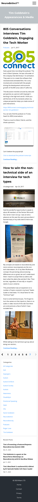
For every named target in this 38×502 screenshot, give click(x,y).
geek (5, 405)
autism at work (8, 382)
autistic (5, 389)
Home (19, 485)
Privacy (19, 493)
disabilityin (7, 397)
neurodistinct (8, 417)
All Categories (8, 366)
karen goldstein (8, 413)
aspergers (6, 374)
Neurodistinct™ (10, 3)
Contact (19, 489)
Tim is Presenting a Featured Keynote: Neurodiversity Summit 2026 (17, 445)
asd (4, 370)
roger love (7, 428)
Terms (19, 498)
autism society (8, 386)
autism (5, 378)
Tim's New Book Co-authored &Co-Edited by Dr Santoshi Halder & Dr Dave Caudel (18, 467)
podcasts (6, 48)
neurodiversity (8, 421)
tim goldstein (8, 432)
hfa (4, 409)
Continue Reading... (10, 159)
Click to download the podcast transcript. (17, 155)
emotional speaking (10, 401)
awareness (7, 393)
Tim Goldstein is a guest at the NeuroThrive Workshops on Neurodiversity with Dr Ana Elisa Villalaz (18, 456)
